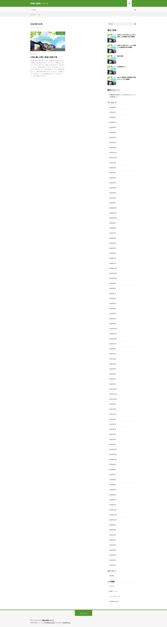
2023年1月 (112, 323)
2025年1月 (112, 203)
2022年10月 (113, 339)
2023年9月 (112, 283)
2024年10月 (113, 218)
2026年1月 (112, 142)
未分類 (61, 33)
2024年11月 (113, 213)
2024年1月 (112, 263)
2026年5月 (112, 122)
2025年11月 (113, 152)
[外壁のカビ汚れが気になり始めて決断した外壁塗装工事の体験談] (111, 38)
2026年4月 (112, 127)
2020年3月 (112, 495)
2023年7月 (112, 293)
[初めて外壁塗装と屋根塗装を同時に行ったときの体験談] (111, 80)
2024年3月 (112, 253)
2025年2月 (112, 198)
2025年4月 (112, 188)
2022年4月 (112, 369)
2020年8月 (112, 469)
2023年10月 (113, 278)
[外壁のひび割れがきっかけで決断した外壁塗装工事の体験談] (111, 49)
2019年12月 (113, 510)
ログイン (112, 586)
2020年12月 (113, 449)
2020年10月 (113, 459)
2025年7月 (112, 172)
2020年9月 (112, 464)
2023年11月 (113, 273)
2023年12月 (113, 268)
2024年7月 (112, 233)
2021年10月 (113, 399)
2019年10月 (113, 520)
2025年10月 (113, 157)
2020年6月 (112, 479)
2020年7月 (112, 474)
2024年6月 (112, 238)
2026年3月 (112, 132)
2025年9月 (112, 162)
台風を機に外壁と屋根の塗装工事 (43, 57)
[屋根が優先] (111, 59)
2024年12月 (113, 208)
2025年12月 (113, 147)
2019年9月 (112, 525)
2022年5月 (112, 364)
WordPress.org (114, 601)
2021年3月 (112, 434)
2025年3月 (112, 193)
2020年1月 (112, 505)
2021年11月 (113, 394)
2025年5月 (112, 183)
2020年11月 (113, 454)
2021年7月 (112, 414)
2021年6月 (112, 419)
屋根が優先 (120, 56)
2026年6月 (112, 117)
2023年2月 (112, 318)
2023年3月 (112, 313)
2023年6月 (112, 298)
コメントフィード (114, 596)
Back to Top (83, 613)
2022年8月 (112, 349)
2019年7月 (112, 535)
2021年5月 (112, 424)
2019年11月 (113, 515)
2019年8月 (112, 530)
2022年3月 (112, 374)
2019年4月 (112, 550)
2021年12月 (113, 389)
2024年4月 (112, 248)
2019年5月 (112, 545)
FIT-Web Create (49, 622)
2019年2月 (112, 560)
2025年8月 (112, 167)
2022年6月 (112, 359)
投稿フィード (113, 591)
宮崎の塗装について (48, 620)
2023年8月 (112, 288)
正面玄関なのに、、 (122, 66)
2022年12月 (113, 328)
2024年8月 (112, 228)
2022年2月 (112, 379)
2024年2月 (112, 258)
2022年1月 (112, 384)
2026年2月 (112, 137)
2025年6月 (112, 178)
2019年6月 (112, 540)
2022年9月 (112, 344)
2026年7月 (112, 112)
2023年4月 (112, 308)
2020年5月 (112, 484)
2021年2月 (112, 439)
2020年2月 (112, 500)
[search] (135, 9)
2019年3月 (112, 555)
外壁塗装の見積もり (115, 95)
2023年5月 (112, 303)
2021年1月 (112, 444)
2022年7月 (112, 354)
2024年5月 (112, 243)
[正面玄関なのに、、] (111, 70)
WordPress (67, 622)
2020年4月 (112, 489)
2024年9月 (112, 223)
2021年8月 (112, 409)
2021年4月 (112, 429)
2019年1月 (112, 565)
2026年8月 (112, 107)
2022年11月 (113, 333)
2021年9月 (112, 404)
